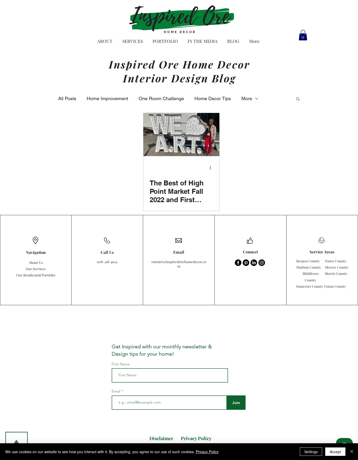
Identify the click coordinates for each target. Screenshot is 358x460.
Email (116, 391)
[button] (303, 35)
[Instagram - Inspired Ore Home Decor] (261, 262)
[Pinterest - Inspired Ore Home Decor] (246, 262)
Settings (311, 451)
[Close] (352, 451)
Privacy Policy (207, 451)
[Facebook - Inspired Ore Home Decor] (238, 262)
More (246, 98)
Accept (335, 451)
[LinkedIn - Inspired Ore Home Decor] (254, 262)
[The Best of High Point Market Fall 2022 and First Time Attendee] (181, 134)
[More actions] (212, 168)
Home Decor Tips (212, 98)
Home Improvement (107, 98)
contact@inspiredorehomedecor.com (178, 263)
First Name (121, 364)
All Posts (67, 98)
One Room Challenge (161, 98)
